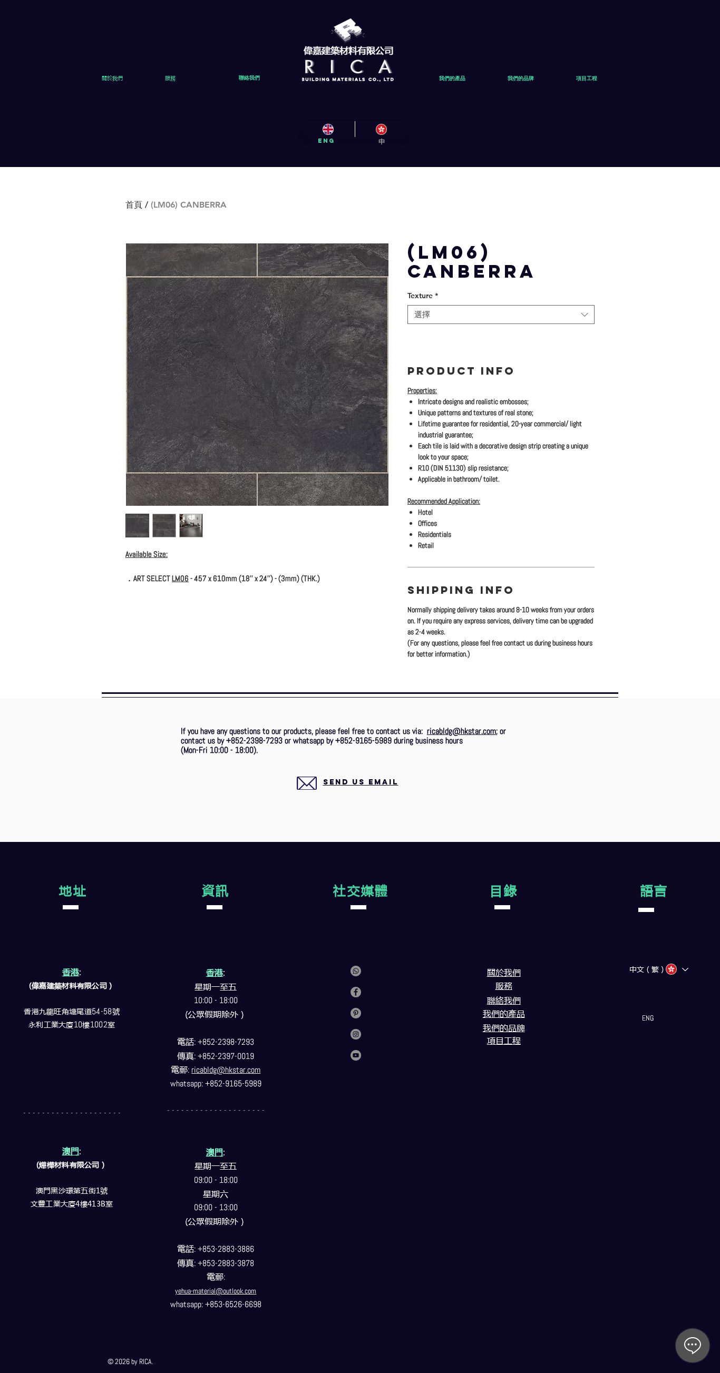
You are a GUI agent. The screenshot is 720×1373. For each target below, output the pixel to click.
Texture (422, 295)
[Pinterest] (356, 1013)
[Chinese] (381, 129)
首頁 (133, 205)
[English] (328, 129)
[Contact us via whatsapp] (356, 971)
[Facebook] (356, 992)
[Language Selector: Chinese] (676, 969)
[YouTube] (356, 1055)
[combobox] (501, 315)
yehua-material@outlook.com (215, 1291)
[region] (348, 794)
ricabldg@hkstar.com (461, 731)
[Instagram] (356, 1034)
